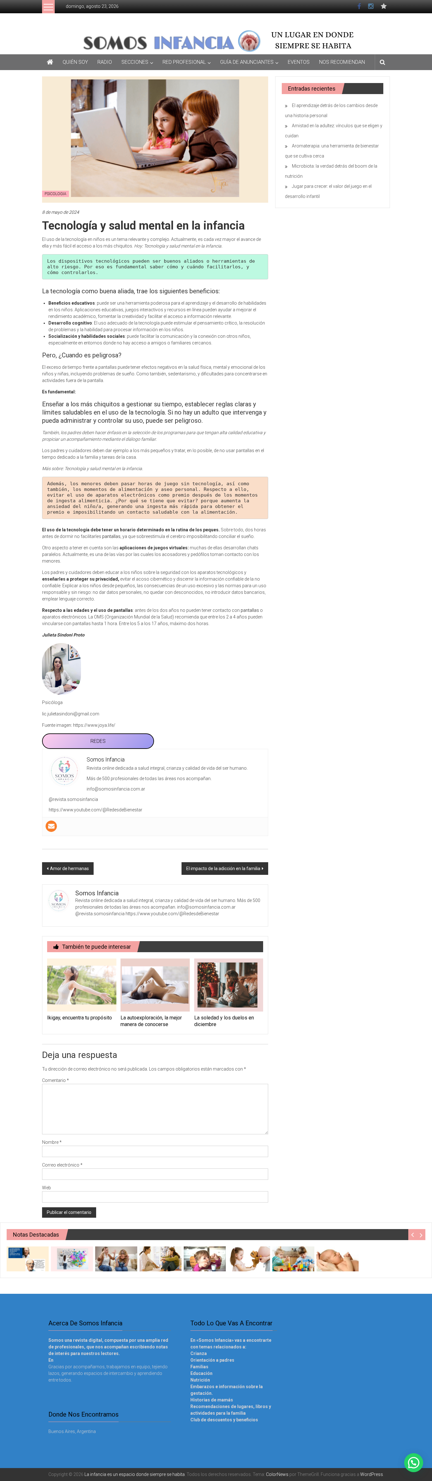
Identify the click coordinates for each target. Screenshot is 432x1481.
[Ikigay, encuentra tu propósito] (81, 984)
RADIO (104, 62)
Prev (412, 1234)
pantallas (111, 536)
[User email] (51, 826)
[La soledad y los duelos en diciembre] (228, 984)
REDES (98, 741)
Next (421, 1234)
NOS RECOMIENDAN (342, 62)
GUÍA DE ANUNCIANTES (247, 62)
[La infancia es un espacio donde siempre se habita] (216, 40)
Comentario (55, 1080)
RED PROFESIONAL (184, 62)
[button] (413, 1462)
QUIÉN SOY (75, 62)
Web (46, 1187)
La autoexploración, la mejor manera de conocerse (151, 1021)
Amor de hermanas (69, 868)
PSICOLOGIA (55, 194)
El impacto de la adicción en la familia (223, 868)
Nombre (52, 1142)
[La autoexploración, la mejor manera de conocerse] (154, 984)
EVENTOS (299, 62)
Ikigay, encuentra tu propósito (79, 1018)
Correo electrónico (62, 1164)
